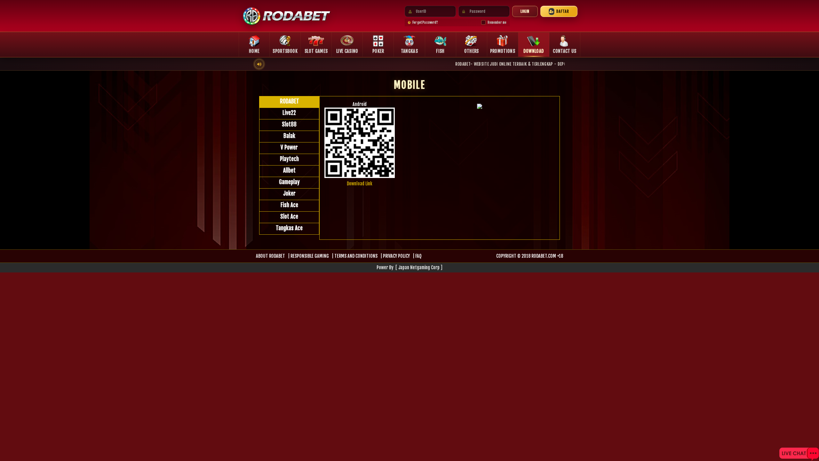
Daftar (562, 11)
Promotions (502, 51)
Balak (289, 136)
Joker (289, 193)
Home (254, 51)
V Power (289, 147)
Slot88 (289, 124)
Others (471, 51)
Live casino (347, 51)
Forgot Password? (425, 22)
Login (525, 11)
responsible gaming (309, 256)
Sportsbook (285, 51)
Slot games (316, 51)
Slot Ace (289, 216)
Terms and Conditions (356, 256)
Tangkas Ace (289, 228)
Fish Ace (289, 205)
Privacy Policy (396, 256)
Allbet (289, 170)
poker (378, 51)
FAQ (418, 256)
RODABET (289, 101)
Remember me (497, 22)
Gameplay (289, 182)
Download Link (359, 183)
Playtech (289, 159)
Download (533, 51)
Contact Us (564, 51)
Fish (440, 51)
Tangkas (409, 51)
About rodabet (270, 256)
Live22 (289, 112)
